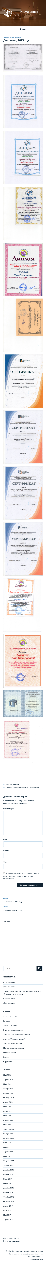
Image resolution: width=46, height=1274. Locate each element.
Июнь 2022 (7, 1111)
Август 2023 (8, 1102)
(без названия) (9, 982)
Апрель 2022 (8, 1120)
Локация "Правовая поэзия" (14, 1039)
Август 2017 (8, 1206)
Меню (24, 29)
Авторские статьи (10, 1016)
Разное (6, 1057)
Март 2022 (7, 1124)
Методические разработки (13, 1048)
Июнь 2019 (7, 1179)
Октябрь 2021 (8, 1138)
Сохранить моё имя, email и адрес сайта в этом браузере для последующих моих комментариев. (21, 876)
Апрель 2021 (8, 1152)
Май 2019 (7, 1183)
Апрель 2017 (8, 1219)
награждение (34, 788)
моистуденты (24, 788)
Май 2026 (7, 1075)
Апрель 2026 (8, 1079)
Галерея (6, 1021)
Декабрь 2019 (8, 1170)
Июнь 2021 (7, 1142)
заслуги (16, 788)
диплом (9, 788)
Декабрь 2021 (8, 1129)
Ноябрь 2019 (8, 1174)
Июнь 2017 (7, 1210)
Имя (5, 839)
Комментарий (9, 808)
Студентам (7, 1061)
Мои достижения (12, 784)
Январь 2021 (8, 1165)
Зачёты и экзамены (10, 1025)
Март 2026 (7, 1084)
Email (6, 850)
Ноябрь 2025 (8, 1093)
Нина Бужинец (26, 12)
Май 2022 (7, 1115)
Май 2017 (7, 1215)
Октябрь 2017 (8, 1201)
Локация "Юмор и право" (12, 1043)
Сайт (5, 862)
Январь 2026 (8, 1088)
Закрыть (6, 921)
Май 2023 (7, 1106)
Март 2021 (7, 1156)
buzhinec (18, 37)
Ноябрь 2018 (8, 1192)
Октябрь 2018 (8, 1197)
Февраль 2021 (8, 1161)
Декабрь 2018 (8, 1188)
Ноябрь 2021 (8, 1134)
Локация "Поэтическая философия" (17, 1034)
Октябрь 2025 (8, 1097)
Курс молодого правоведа (13, 1030)
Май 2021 (7, 1147)
